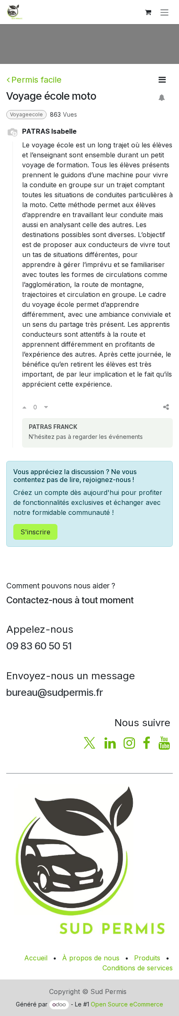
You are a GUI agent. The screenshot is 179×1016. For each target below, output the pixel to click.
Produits (147, 958)
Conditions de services (137, 968)
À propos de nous (90, 958)
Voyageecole (26, 114)
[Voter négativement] (46, 407)
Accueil (35, 958)
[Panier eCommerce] (147, 12)
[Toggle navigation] (164, 12)
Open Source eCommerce (127, 1004)
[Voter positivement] (24, 407)
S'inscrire (35, 532)
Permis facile (36, 80)
